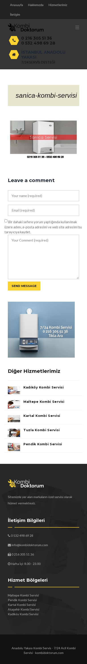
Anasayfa (16, 5)
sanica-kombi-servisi (46, 95)
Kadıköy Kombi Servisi (43, 387)
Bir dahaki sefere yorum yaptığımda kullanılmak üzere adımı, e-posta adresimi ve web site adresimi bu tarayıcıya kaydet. (43, 227)
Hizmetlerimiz (58, 5)
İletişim (15, 14)
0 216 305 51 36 (36, 38)
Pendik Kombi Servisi (42, 444)
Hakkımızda (36, 5)
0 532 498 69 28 (38, 43)
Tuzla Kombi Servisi (41, 430)
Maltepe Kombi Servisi (43, 402)
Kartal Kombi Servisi (41, 416)
